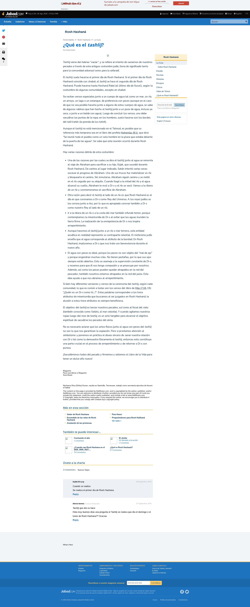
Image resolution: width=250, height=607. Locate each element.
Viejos (87, 470)
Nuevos (81, 470)
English (160, 121)
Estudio (7, 21)
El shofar (123, 438)
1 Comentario (79, 441)
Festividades (68, 39)
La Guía (97, 39)
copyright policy (112, 399)
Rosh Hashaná (75, 32)
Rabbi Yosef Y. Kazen (110, 593)
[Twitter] (187, 592)
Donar (229, 13)
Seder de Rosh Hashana (78, 414)
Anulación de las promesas (79, 423)
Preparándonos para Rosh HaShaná (128, 417)
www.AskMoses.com (136, 395)
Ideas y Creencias (37, 21)
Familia (53, 21)
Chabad (93, 591)
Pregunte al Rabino (191, 13)
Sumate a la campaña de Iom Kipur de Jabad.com (122, 3)
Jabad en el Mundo (159, 573)
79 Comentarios (80, 452)
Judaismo (132, 593)
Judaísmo (20, 21)
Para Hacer (117, 414)
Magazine (81, 571)
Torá (126, 593)
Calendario (103, 571)
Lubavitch (100, 591)
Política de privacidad (168, 600)
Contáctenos (183, 600)
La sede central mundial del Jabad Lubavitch (141, 591)
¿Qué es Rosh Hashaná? (121, 447)
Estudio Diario (104, 573)
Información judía (142, 593)
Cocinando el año (82, 438)
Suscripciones (104, 575)
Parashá (133, 571)
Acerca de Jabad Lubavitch (162, 568)
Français (167, 121)
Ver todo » (116, 421)
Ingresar (165, 13)
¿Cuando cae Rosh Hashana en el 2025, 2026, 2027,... (89, 448)
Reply (76, 494)
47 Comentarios (116, 450)
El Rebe (155, 571)
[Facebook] (182, 592)
